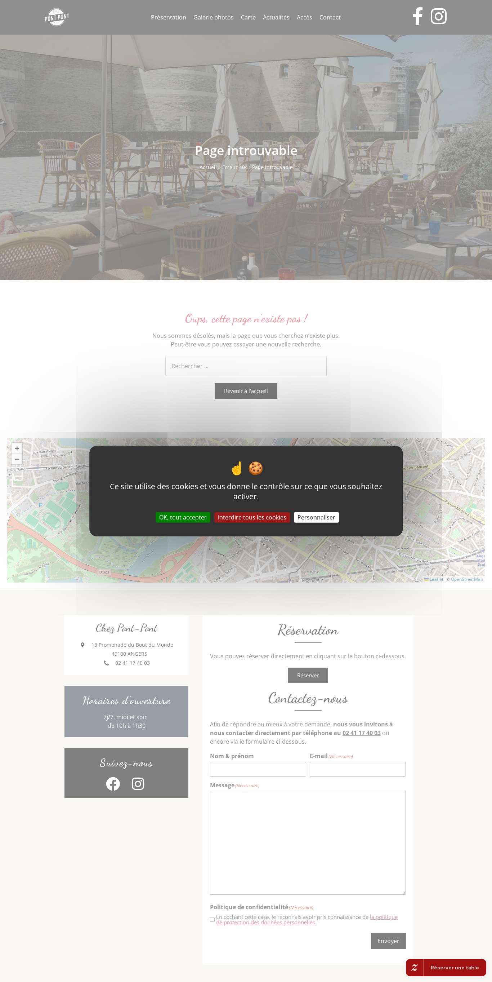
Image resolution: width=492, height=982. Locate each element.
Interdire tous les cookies (252, 517)
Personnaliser (316, 517)
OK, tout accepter (183, 517)
